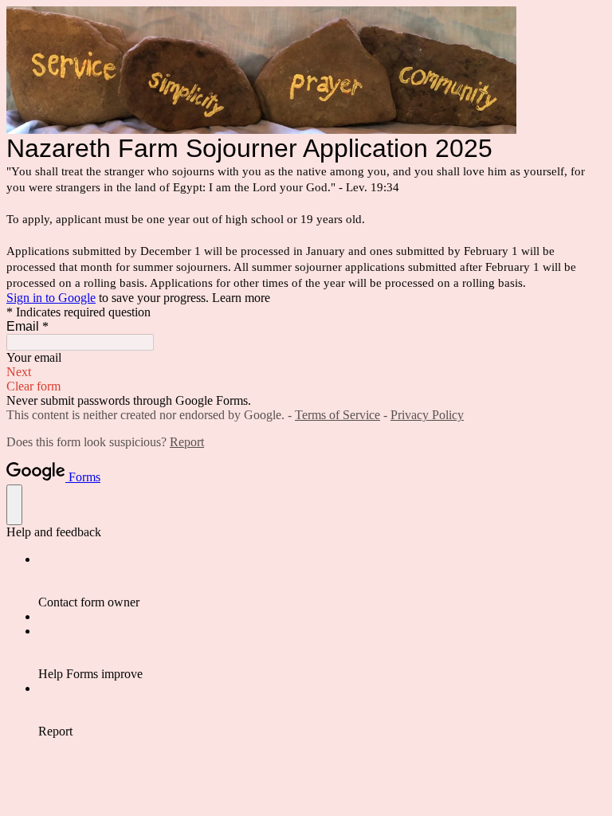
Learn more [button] (241, 297)
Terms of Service (337, 415)
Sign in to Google (51, 297)
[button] (306, 372)
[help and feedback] (14, 504)
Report (187, 442)
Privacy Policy (427, 415)
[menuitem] (322, 581)
